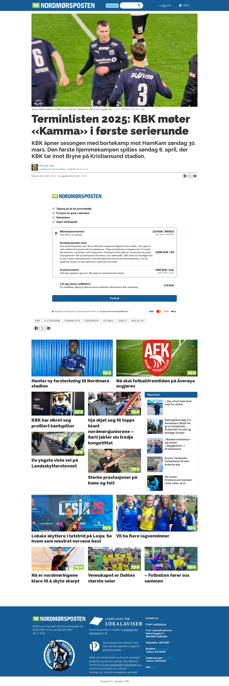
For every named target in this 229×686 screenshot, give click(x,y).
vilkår (154, 667)
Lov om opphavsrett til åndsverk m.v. (121, 664)
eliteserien (52, 320)
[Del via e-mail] (195, 176)
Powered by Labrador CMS (114, 681)
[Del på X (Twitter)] (190, 176)
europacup (92, 320)
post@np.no (160, 624)
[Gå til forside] (63, 5)
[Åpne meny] (184, 5)
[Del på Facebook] (185, 176)
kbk (37, 320)
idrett (123, 320)
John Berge (162, 648)
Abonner (112, 5)
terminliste (72, 320)
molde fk (137, 320)
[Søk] (140, 5)
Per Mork (168, 658)
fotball (108, 320)
